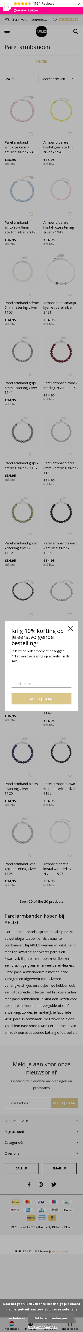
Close (70, 629)
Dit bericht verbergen (51, 1318)
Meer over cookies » (43, 1327)
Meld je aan (41, 698)
